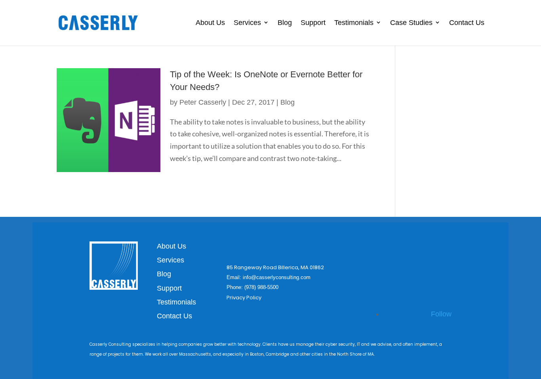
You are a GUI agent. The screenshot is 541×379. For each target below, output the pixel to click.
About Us (210, 23)
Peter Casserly (202, 102)
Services (247, 23)
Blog (285, 23)
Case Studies (411, 23)
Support (313, 23)
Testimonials (353, 23)
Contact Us (466, 23)
